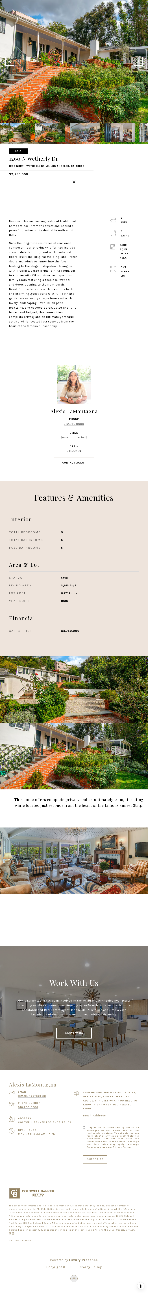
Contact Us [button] (74, 1033)
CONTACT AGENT (74, 462)
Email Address (94, 1115)
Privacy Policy (121, 1147)
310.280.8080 (74, 423)
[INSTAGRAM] (74, 1278)
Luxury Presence (83, 1260)
